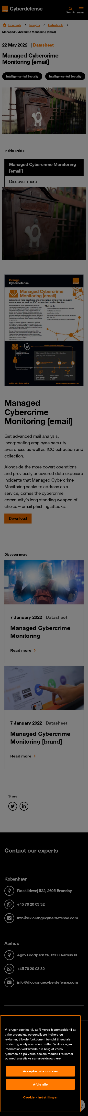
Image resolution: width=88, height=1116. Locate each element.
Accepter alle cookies (40, 1071)
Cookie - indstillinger (40, 1097)
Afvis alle (40, 1084)
